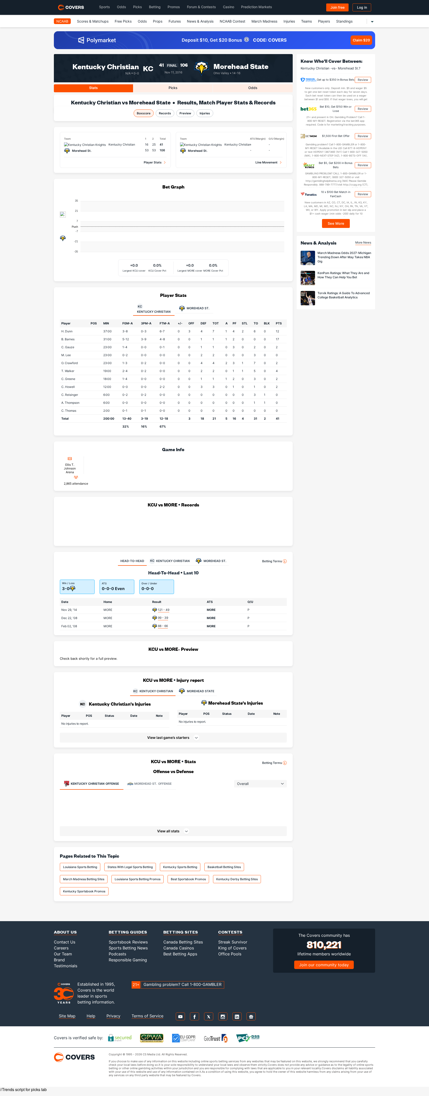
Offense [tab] (95, 783)
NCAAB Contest (232, 21)
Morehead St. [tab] (197, 308)
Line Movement (266, 162)
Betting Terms (272, 561)
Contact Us (64, 941)
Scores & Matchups (92, 21)
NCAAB (62, 21)
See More (336, 223)
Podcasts (117, 953)
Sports (104, 7)
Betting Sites (180, 932)
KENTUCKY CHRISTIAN (153, 691)
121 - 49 (163, 610)
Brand (59, 959)
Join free (337, 7)
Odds (121, 7)
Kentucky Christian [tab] (154, 309)
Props (157, 21)
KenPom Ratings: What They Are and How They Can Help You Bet (343, 275)
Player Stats (153, 162)
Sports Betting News (128, 947)
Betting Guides (128, 932)
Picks (137, 7)
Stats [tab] (93, 88)
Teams (306, 21)
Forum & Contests (201, 7)
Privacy (113, 1015)
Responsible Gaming (128, 959)
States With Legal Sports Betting (130, 867)
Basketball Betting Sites (224, 867)
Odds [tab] (252, 88)
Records (165, 113)
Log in (362, 7)
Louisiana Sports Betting (80, 867)
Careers (61, 947)
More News (363, 242)
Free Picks (123, 21)
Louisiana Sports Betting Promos (137, 879)
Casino (228, 7)
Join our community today (324, 964)
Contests (230, 932)
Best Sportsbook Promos (188, 879)
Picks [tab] (173, 88)
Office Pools (229, 953)
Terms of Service (147, 1015)
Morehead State (241, 66)
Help (91, 1015)
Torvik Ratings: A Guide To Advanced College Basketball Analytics (344, 295)
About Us (65, 932)
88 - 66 (163, 626)
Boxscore (143, 113)
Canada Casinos (178, 947)
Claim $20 (361, 40)
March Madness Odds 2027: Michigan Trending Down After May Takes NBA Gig (344, 257)
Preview (185, 113)
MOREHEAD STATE (200, 691)
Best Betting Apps (180, 953)
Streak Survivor (232, 941)
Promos (174, 7)
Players (324, 21)
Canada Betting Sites (183, 941)
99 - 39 (163, 618)
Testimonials (65, 965)
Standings (344, 21)
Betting (155, 7)
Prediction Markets (256, 7)
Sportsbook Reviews (128, 941)
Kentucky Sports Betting (180, 867)
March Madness (264, 21)
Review (363, 80)
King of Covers (232, 947)
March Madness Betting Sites (83, 879)
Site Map (67, 1015)
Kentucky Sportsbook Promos (84, 891)
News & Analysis (200, 21)
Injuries (289, 21)
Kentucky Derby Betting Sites (237, 879)
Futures (175, 21)
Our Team (63, 953)
